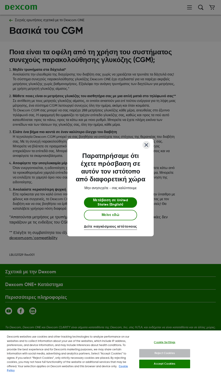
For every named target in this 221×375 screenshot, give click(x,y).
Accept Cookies (164, 363)
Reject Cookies (165, 353)
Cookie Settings (164, 342)
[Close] (146, 145)
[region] (110, 352)
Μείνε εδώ (110, 215)
